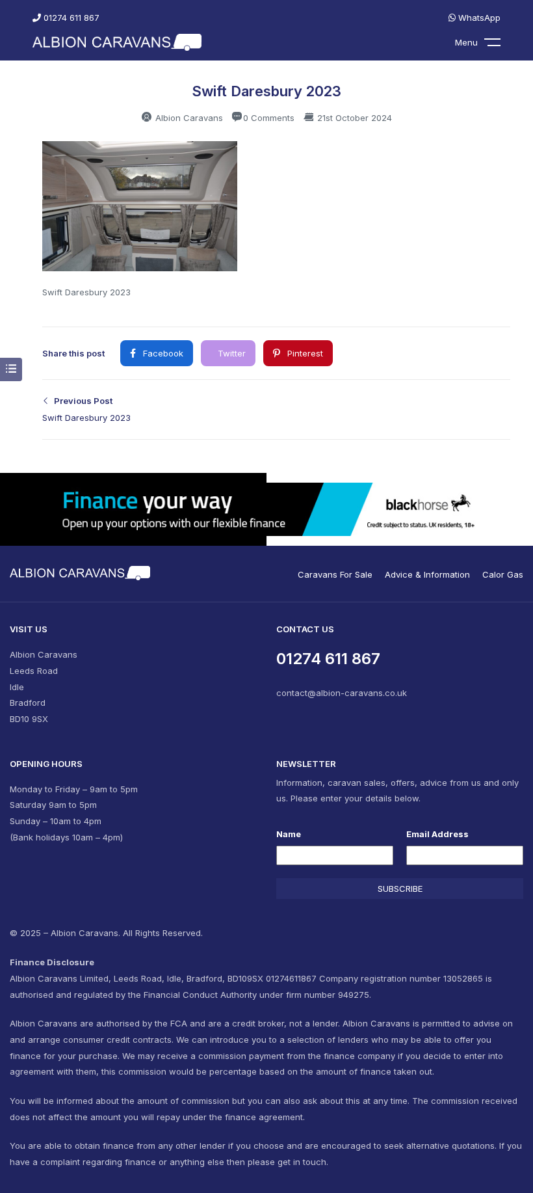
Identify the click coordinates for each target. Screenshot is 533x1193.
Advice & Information (427, 574)
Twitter (230, 353)
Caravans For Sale (335, 574)
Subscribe (400, 888)
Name (288, 834)
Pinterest (304, 353)
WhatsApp (478, 17)
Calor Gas (502, 574)
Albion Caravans (188, 118)
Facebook (161, 353)
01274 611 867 (70, 17)
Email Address (437, 834)
